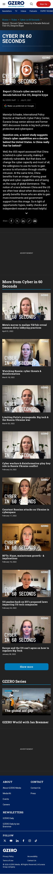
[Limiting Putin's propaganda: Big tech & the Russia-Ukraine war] (26, 398)
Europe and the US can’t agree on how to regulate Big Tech (25, 649)
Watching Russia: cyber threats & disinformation (21, 372)
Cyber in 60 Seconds (30, 20)
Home (5, 20)
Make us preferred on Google (20, 106)
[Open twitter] (5, 841)
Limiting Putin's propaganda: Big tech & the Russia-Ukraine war (25, 418)
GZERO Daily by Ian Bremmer (11, 825)
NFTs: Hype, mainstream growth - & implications (23, 557)
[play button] (26, 70)
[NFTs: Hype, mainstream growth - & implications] (26, 537)
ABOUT (7, 782)
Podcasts (33, 11)
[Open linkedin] (17, 841)
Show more (26, 666)
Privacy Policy (8, 856)
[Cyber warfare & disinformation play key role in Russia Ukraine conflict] (26, 444)
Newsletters (7, 11)
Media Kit (7, 793)
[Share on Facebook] (11, 220)
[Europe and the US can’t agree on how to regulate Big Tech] (26, 629)
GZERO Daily (8, 818)
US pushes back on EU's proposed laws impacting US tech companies (25, 603)
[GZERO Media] (19, 4)
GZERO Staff (10, 100)
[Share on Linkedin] (23, 220)
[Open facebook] (23, 841)
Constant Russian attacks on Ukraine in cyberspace (25, 511)
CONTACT (37, 782)
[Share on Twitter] (17, 220)
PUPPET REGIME (46, 11)
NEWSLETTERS (13, 812)
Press (33, 793)
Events (6, 799)
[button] (43, 4)
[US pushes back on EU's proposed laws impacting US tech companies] (26, 583)
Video (14, 20)
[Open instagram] (30, 841)
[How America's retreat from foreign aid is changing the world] (26, 701)
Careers (6, 804)
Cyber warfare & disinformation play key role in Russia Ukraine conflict (26, 464)
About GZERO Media (12, 788)
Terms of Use (8, 861)
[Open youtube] (11, 841)
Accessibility (32, 856)
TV (16, 11)
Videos (23, 11)
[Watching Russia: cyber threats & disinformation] (26, 352)
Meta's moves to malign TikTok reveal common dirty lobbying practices (24, 326)
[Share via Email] (35, 221)
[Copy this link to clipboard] (29, 220)
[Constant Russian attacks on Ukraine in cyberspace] (26, 490)
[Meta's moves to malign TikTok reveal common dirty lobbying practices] (26, 306)
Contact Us (35, 788)
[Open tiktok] (36, 841)
